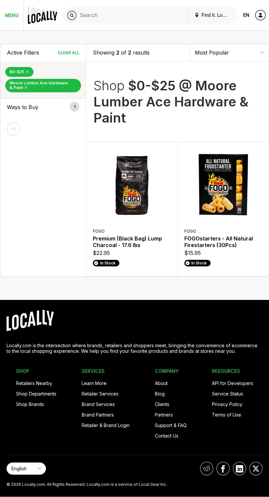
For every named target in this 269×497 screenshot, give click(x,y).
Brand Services (98, 404)
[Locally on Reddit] (206, 468)
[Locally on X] (255, 468)
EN (246, 15)
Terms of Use (226, 415)
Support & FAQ (171, 425)
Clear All (68, 52)
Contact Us (166, 436)
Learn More (94, 383)
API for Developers (232, 383)
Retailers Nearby (34, 383)
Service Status (227, 393)
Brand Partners (98, 415)
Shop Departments (36, 393)
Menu (12, 15)
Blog (160, 393)
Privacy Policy (227, 404)
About (161, 383)
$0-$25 (17, 71)
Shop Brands (30, 404)
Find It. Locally (216, 15)
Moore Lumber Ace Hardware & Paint (39, 85)
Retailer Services (100, 393)
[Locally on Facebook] (223, 468)
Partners (164, 415)
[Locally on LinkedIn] (239, 468)
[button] (43, 107)
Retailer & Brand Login (106, 425)
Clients (162, 404)
